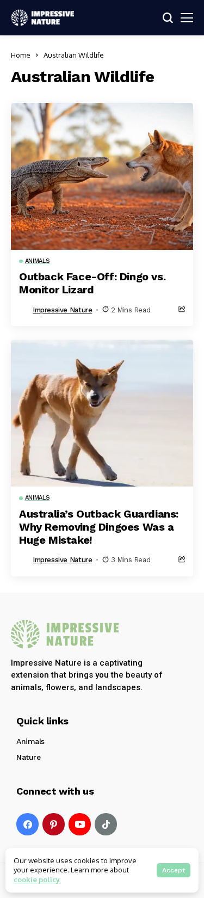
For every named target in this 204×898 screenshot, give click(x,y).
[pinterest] (53, 824)
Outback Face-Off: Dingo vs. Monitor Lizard (92, 283)
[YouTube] (80, 824)
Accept (173, 870)
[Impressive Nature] (65, 634)
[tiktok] (106, 824)
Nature (28, 757)
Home (20, 55)
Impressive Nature (62, 310)
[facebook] (27, 824)
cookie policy (37, 879)
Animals (30, 741)
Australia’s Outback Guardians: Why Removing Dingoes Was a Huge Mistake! (98, 526)
